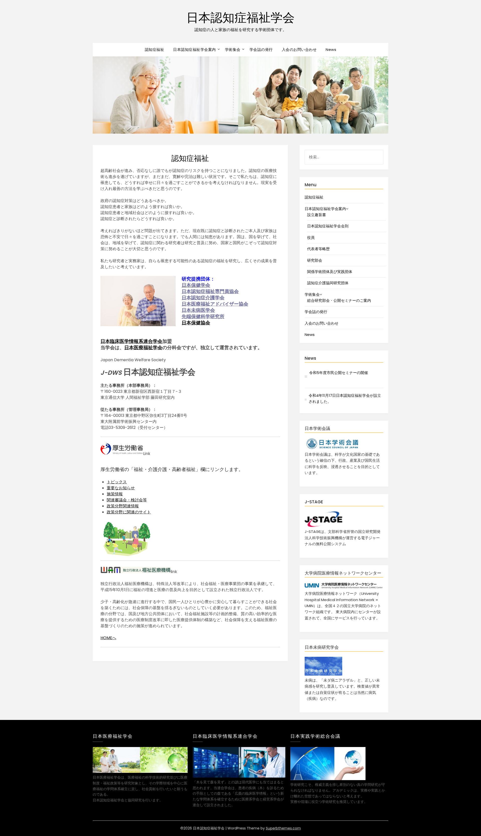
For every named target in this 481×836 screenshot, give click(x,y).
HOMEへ (108, 638)
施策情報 (115, 494)
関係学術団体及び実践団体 (329, 271)
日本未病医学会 (198, 310)
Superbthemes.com (283, 828)
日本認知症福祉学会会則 (327, 226)
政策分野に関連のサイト (129, 512)
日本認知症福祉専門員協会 (210, 291)
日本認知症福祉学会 (240, 17)
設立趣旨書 (316, 214)
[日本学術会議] (332, 448)
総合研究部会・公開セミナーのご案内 (339, 300)
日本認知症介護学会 (203, 297)
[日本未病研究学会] (323, 674)
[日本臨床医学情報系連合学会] (239, 776)
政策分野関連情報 (123, 506)
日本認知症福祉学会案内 (194, 49)
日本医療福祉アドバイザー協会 (215, 304)
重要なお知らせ (121, 488)
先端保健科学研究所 (203, 316)
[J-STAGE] (323, 525)
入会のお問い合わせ (299, 49)
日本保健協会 (196, 322)
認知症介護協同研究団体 (327, 283)
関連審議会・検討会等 (127, 500)
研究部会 (314, 260)
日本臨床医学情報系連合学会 (131, 341)
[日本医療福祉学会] (140, 771)
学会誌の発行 (261, 49)
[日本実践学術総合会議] (328, 778)
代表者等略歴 (318, 248)
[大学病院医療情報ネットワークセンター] (344, 587)
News (331, 49)
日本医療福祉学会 (143, 347)
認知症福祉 (154, 49)
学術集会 (233, 49)
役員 (311, 237)
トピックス (117, 482)
